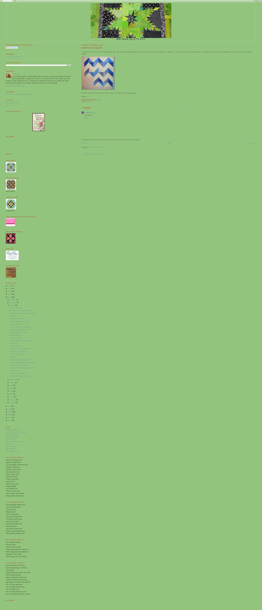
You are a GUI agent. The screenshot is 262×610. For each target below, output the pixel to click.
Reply (86, 118)
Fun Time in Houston (15, 308)
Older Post (253, 143)
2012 (9, 297)
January (12, 403)
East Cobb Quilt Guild (12, 434)
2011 (9, 406)
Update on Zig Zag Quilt (91, 48)
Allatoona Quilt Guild (12, 430)
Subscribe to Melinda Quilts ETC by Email (19, 94)
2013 (9, 294)
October (12, 305)
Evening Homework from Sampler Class (22, 313)
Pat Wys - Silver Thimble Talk (15, 442)
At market (12, 316)
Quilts (89, 101)
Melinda (17, 73)
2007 (10, 418)
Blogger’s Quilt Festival (16, 319)
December (13, 300)
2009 (10, 412)
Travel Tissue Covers (12, 103)
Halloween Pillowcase (15, 324)
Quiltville (8, 444)
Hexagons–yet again (15, 335)
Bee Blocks (12, 357)
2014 (9, 291)
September (13, 380)
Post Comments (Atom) (97, 147)
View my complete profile (15, 85)
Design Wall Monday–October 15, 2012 (21, 349)
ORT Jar (8, 105)
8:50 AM (94, 112)
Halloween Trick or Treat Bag (18, 365)
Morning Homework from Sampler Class (22, 362)
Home (169, 143)
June (11, 388)
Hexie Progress (14, 371)
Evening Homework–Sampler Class (20, 360)
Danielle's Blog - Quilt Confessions (16, 432)
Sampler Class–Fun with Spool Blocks (20, 341)
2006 (10, 420)
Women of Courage (15, 338)
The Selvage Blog (11, 446)
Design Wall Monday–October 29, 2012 (21, 311)
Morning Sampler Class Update (19, 322)
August (12, 383)
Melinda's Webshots (12, 437)
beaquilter (89, 112)
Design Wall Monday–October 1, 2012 (20, 376)
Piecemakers (13, 343)
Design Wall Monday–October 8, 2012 (20, 368)
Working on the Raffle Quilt (18, 352)
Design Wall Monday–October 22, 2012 (21, 330)
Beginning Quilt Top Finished (18, 332)
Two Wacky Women (12, 451)
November (13, 303)
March (12, 397)
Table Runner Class (15, 346)
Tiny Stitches (10, 449)
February (13, 400)
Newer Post (85, 143)
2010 (9, 409)
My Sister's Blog (11, 439)
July (11, 385)
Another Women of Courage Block (20, 327)
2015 (9, 289)
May (11, 391)
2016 (9, 286)
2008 (10, 415)
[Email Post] (103, 99)
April (11, 394)
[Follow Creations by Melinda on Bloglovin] (12, 48)
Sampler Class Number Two (18, 373)
